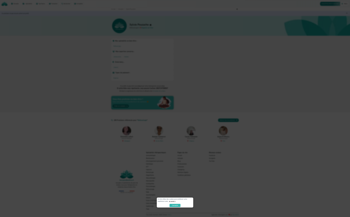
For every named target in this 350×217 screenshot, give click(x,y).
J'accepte (175, 205)
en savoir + (172, 201)
